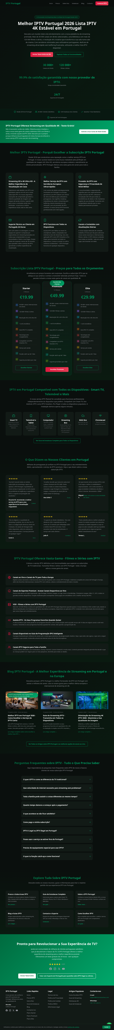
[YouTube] (63, 969)
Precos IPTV (31, 998)
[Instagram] (55, 969)
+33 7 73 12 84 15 (95, 1003)
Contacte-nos (31, 1010)
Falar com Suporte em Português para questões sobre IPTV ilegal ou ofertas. (67, 976)
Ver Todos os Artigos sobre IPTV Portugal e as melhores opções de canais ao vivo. (57, 744)
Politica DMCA (52, 1004)
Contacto (90, 3)
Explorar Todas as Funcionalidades (69, 54)
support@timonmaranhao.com (99, 997)
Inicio (51, 3)
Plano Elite (30, 1019)
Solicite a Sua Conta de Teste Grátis (93, 132)
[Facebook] (50, 969)
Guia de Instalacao (33, 1004)
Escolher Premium (57, 369)
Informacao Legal (54, 1007)
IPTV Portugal (13, 3)
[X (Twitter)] (59, 969)
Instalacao (75, 3)
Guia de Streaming (75, 998)
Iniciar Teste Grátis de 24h (42, 54)
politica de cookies (73, 1027)
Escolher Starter (26, 368)
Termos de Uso (53, 995)
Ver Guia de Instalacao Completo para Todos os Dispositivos (57, 441)
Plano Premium (32, 1016)
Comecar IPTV (102, 3)
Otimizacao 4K (74, 1001)
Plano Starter (31, 1013)
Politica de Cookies (54, 1001)
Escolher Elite (87, 368)
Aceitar (106, 1027)
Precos (58, 3)
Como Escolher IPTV (75, 995)
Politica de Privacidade (55, 998)
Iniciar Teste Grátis (27, 976)
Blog (82, 3)
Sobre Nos (66, 3)
